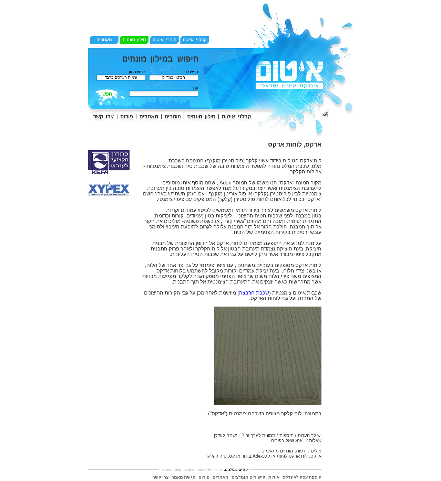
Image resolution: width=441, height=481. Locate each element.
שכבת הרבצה (254, 293)
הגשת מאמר (183, 477)
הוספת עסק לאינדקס (302, 477)
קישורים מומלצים (248, 477)
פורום (203, 477)
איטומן (189, 469)
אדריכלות (204, 469)
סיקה (218, 469)
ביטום (166, 469)
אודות (273, 477)
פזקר (177, 469)
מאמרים (220, 477)
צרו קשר (160, 477)
